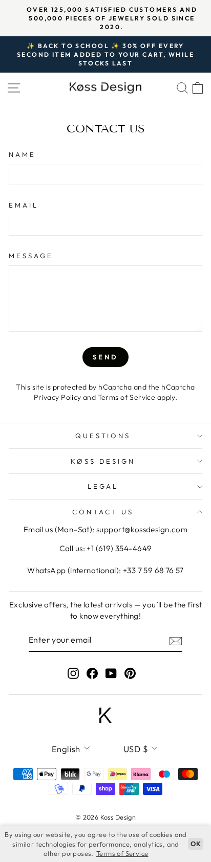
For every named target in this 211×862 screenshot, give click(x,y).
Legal (103, 486)
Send (105, 357)
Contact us (103, 512)
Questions (103, 436)
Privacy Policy (57, 397)
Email (23, 205)
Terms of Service (127, 397)
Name (22, 154)
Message (31, 256)
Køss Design (103, 461)
